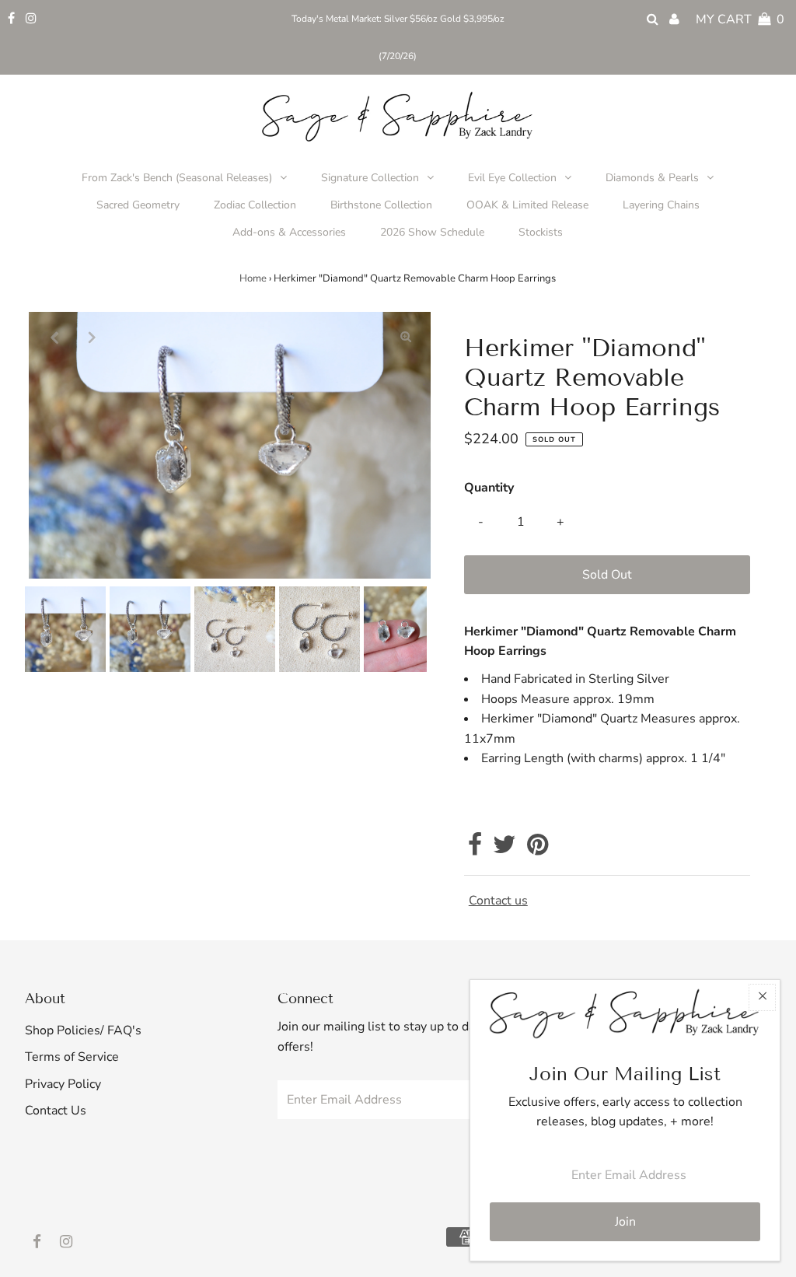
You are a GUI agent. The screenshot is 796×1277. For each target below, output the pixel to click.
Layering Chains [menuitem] (661, 205)
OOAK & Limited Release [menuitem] (527, 205)
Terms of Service (72, 1056)
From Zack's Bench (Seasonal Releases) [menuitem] (177, 177)
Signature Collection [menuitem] (370, 177)
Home (253, 278)
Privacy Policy (63, 1084)
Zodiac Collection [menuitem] (255, 205)
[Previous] (54, 337)
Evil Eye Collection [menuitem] (512, 177)
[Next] (92, 337)
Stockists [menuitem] (540, 232)
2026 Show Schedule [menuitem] (432, 232)
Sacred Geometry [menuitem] (138, 205)
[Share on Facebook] (475, 849)
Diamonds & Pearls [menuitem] (652, 177)
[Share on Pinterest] (537, 849)
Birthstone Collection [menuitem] (381, 205)
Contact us (498, 901)
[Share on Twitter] (504, 849)
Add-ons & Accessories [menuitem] (289, 232)
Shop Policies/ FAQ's (83, 1030)
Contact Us (55, 1110)
